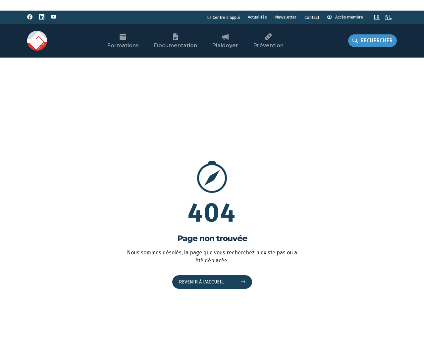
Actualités (257, 17)
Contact (311, 17)
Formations (123, 45)
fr (377, 17)
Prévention (268, 45)
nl (388, 17)
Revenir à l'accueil (202, 282)
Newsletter (285, 17)
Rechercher (376, 40)
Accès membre (348, 17)
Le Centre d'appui (223, 17)
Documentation (175, 45)
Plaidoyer (225, 45)
